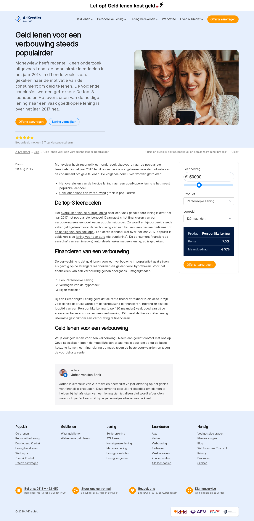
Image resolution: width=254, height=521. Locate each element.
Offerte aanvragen (222, 19)
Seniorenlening (116, 433)
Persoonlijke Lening (79, 280)
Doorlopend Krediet (27, 443)
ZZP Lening (113, 438)
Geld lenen (22, 433)
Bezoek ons (146, 488)
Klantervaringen (207, 438)
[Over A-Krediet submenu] (202, 19)
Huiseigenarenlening (119, 443)
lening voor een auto (90, 237)
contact (148, 338)
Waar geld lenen (71, 433)
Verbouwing (159, 443)
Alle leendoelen (161, 463)
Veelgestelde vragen (210, 433)
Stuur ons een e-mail (96, 488)
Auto (154, 433)
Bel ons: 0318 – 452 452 (41, 488)
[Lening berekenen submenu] (157, 19)
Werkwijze (21, 453)
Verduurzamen (161, 453)
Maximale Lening (117, 448)
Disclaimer (203, 458)
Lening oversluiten (118, 453)
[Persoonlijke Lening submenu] (125, 19)
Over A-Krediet (24, 458)
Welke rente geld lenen (75, 438)
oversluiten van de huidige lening (84, 213)
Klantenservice (205, 488)
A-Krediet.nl (22, 151)
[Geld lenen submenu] (92, 19)
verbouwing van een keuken (114, 227)
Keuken (156, 438)
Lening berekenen (26, 448)
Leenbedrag (192, 169)
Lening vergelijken (64, 122)
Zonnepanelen (161, 458)
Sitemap (202, 463)
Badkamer (158, 448)
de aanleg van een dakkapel (74, 232)
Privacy (202, 453)
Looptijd (189, 211)
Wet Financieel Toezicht (212, 448)
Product (189, 194)
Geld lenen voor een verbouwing (82, 193)
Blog (36, 151)
